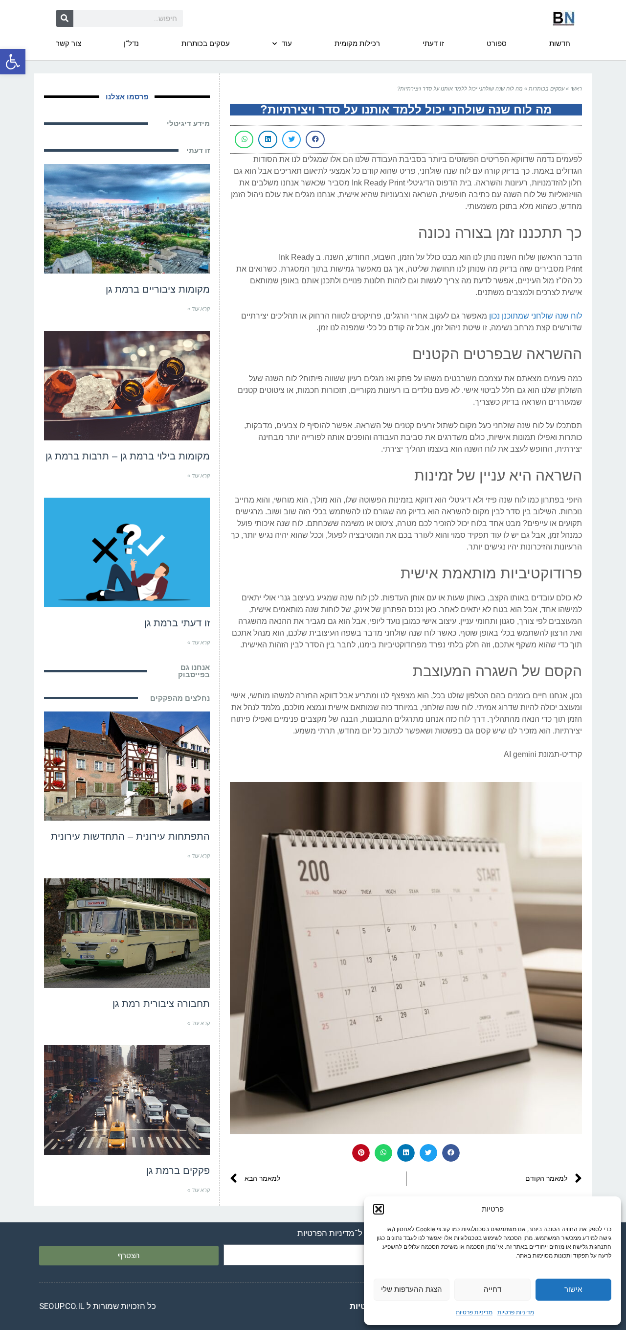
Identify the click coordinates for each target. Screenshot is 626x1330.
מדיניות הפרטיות (326, 1233)
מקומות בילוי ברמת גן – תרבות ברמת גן (127, 456)
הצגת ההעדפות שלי (411, 1289)
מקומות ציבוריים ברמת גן (158, 289)
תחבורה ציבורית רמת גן (161, 1003)
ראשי (576, 89)
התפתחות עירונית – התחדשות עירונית (130, 836)
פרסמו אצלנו (127, 96)
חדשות (559, 43)
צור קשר (68, 43)
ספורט (497, 43)
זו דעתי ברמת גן (177, 623)
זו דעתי (433, 43)
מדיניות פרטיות (515, 1312)
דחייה (492, 1289)
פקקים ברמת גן (178, 1170)
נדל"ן (131, 43)
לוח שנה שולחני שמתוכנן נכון (535, 316)
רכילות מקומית (357, 43)
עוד (287, 43)
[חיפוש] (64, 18)
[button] (12, 61)
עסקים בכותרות (205, 43)
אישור (573, 1289)
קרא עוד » (198, 309)
